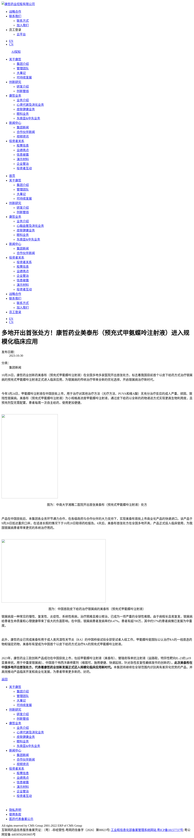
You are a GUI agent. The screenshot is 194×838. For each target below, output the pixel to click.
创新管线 (23, 91)
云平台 (21, 34)
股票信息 (23, 145)
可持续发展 (24, 77)
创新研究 (15, 82)
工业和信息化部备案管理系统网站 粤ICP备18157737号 (147, 830)
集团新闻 (23, 127)
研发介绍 (23, 86)
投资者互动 (24, 168)
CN (11, 44)
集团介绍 (23, 63)
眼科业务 (23, 113)
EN (11, 41)
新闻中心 (15, 122)
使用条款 (15, 814)
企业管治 (23, 163)
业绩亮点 (23, 150)
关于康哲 (15, 59)
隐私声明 (15, 810)
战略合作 (15, 11)
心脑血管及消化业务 (30, 225)
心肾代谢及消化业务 (30, 104)
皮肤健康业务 (26, 109)
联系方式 (23, 20)
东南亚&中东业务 (28, 118)
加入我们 (23, 25)
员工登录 (15, 312)
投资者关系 (16, 141)
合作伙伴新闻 (26, 132)
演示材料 (23, 159)
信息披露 (23, 154)
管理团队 (23, 68)
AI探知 (16, 51)
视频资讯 (23, 136)
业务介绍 (23, 100)
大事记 (21, 73)
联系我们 (15, 16)
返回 (5, 679)
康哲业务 (15, 95)
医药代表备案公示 (21, 819)
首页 (12, 175)
